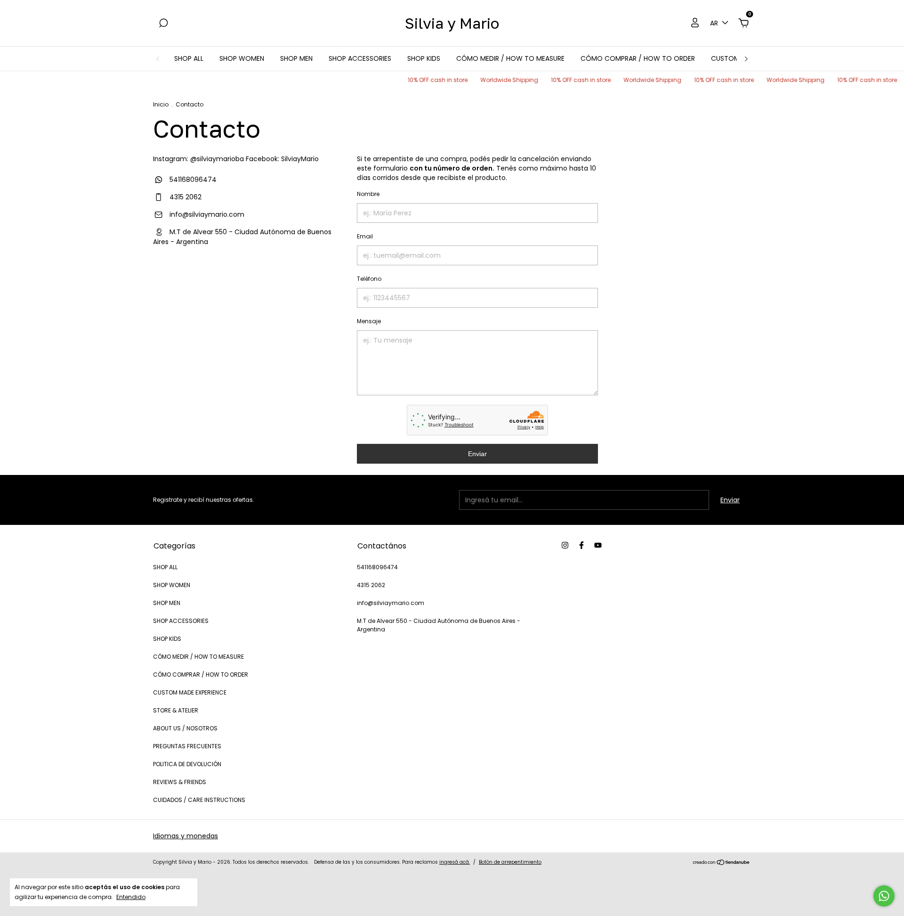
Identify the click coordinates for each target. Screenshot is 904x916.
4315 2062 (185, 197)
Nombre (368, 194)
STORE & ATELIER (175, 710)
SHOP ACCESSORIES (360, 58)
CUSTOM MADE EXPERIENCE (189, 692)
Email (365, 236)
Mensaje (369, 321)
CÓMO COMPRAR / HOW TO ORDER (638, 58)
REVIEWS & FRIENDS (179, 782)
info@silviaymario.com (207, 214)
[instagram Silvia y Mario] (565, 545)
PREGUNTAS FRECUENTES (187, 746)
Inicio (161, 104)
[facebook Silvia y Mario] (581, 545)
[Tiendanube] (721, 863)
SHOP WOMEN (241, 58)
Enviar (477, 454)
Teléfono (369, 279)
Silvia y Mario (452, 23)
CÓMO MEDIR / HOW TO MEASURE (510, 58)
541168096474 (192, 179)
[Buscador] (163, 23)
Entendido (130, 896)
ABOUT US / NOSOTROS (185, 728)
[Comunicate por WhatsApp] (884, 896)
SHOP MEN (296, 58)
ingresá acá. (454, 862)
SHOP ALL (188, 58)
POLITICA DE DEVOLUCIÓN (187, 764)
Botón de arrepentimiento (510, 862)
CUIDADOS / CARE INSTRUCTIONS (199, 800)
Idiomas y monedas (185, 836)
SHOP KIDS (423, 58)
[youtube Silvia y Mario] (598, 545)
